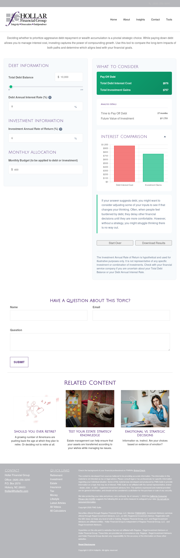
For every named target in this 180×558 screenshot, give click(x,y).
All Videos (55, 506)
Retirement (56, 475)
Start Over (115, 243)
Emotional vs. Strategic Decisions (145, 433)
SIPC (144, 512)
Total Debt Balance (33, 77)
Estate (53, 483)
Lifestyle (54, 499)
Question (16, 330)
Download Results (153, 243)
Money (54, 495)
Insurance (55, 487)
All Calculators (58, 510)
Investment (56, 479)
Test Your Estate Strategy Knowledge (90, 433)
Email (96, 307)
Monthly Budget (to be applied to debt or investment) (43, 160)
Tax (52, 491)
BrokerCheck (139, 470)
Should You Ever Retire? (35, 431)
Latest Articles (58, 503)
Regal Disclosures (86, 544)
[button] (126, 19)
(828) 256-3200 (161, 3)
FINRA (138, 512)
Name (14, 307)
